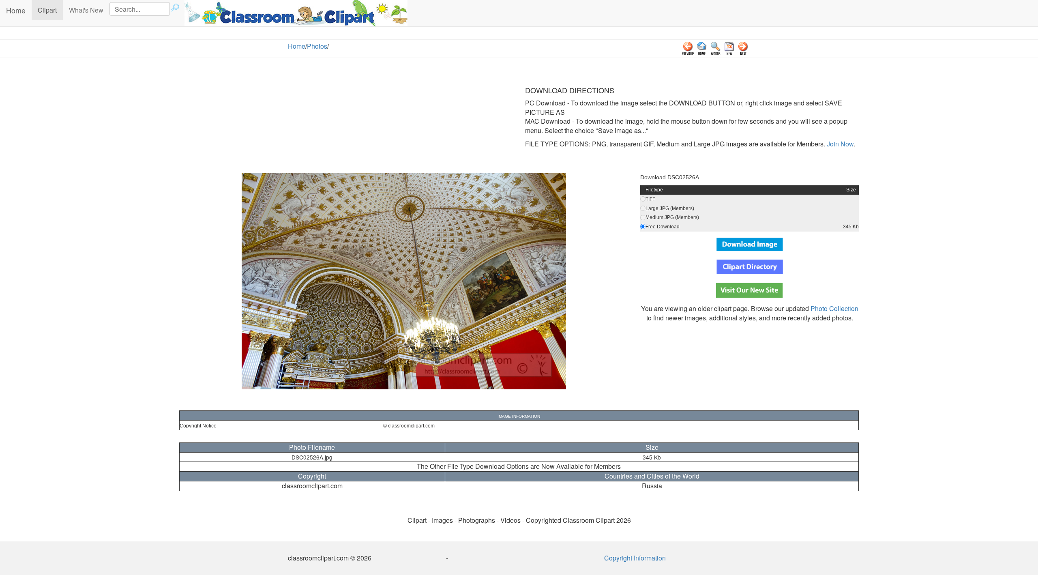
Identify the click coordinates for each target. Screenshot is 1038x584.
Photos (317, 46)
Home (16, 10)
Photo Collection (834, 308)
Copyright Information (635, 558)
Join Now (839, 143)
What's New (86, 10)
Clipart (50, 10)
